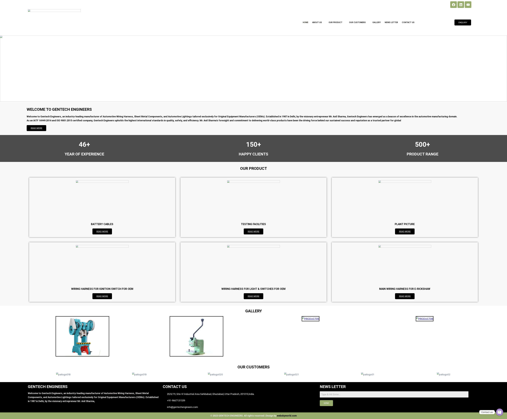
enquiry (462, 22)
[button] (4, 68)
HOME (305, 22)
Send (326, 403)
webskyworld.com (287, 415)
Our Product (335, 22)
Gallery (376, 22)
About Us (317, 22)
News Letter (391, 22)
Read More (36, 128)
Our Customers (357, 22)
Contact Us (408, 22)
